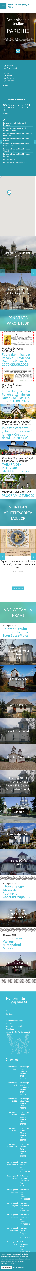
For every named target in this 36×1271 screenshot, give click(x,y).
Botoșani (10, 78)
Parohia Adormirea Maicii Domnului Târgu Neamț (16, 149)
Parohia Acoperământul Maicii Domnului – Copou (14, 129)
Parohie (10, 65)
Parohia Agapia (9, 159)
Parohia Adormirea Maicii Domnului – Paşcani (17, 155)
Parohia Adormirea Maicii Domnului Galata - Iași (16, 144)
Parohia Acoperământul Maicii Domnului (14, 123)
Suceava (10, 80)
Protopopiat (12, 68)
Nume (5, 85)
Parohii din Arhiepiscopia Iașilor (18, 5)
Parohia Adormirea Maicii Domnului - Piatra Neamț (17, 134)
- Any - (14, 100)
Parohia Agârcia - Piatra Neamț (15, 162)
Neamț (9, 75)
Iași (8, 72)
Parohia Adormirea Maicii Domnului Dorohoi (16, 139)
